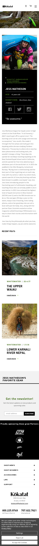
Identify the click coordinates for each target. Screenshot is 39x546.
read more (11, 295)
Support (8, 484)
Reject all (19, 538)
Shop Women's (11, 470)
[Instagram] (29, 109)
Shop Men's (9, 465)
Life (6, 480)
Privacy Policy (6, 528)
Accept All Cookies (19, 542)
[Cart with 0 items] (30, 6)
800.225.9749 (10, 510)
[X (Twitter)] (19, 109)
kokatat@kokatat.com (19, 503)
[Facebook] (10, 109)
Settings (19, 533)
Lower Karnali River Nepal (18, 351)
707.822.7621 (29, 510)
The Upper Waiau (14, 287)
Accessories (10, 475)
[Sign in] (26, 6)
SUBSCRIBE (29, 414)
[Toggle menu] (36, 6)
